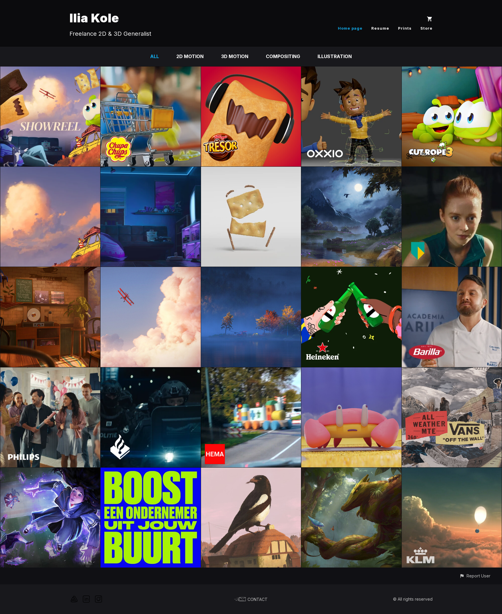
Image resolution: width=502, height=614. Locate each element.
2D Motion (190, 56)
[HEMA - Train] (251, 371)
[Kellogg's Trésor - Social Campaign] (251, 70)
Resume (380, 28)
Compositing (283, 56)
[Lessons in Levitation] (50, 472)
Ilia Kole (94, 17)
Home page (350, 28)
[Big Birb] (251, 472)
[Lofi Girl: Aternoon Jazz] (50, 271)
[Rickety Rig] (251, 171)
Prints (405, 28)
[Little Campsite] (251, 271)
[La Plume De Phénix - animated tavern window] (351, 171)
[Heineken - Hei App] (351, 271)
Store (426, 28)
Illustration (335, 56)
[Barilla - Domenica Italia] (452, 271)
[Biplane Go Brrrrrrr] (150, 271)
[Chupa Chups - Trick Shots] (150, 70)
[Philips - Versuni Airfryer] (50, 371)
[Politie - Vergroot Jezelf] (150, 371)
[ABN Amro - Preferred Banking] (452, 171)
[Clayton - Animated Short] (351, 371)
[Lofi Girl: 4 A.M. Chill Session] (150, 171)
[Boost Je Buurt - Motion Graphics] (150, 472)
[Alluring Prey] (351, 472)
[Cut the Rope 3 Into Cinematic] (452, 70)
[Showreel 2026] (50, 70)
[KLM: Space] (452, 472)
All (154, 56)
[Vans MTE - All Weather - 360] (452, 371)
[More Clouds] (50, 171)
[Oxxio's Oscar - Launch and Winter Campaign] (351, 70)
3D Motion (234, 56)
